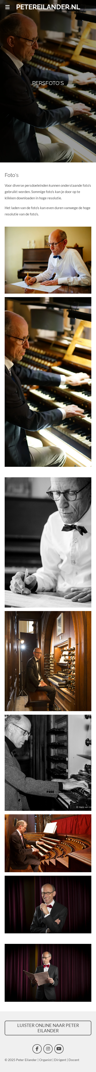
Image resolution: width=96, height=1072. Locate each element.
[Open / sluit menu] (7, 7)
